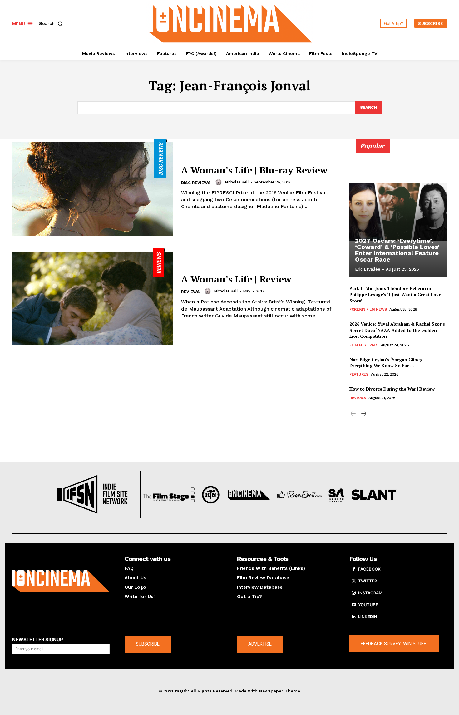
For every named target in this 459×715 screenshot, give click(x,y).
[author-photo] (219, 182)
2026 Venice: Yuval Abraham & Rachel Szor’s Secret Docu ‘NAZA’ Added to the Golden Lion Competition (397, 330)
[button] (52, 23)
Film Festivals (363, 345)
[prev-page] (353, 414)
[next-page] (363, 414)
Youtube (368, 604)
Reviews (190, 291)
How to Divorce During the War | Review (392, 389)
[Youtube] (353, 605)
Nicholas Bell (237, 182)
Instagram (370, 592)
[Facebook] (353, 569)
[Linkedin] (353, 616)
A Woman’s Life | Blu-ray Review (254, 170)
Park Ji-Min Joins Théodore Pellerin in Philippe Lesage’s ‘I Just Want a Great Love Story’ (395, 294)
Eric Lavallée (367, 269)
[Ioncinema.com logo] (61, 581)
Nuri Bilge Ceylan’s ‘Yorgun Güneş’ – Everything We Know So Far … (388, 363)
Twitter (367, 580)
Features (358, 374)
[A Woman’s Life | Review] (92, 296)
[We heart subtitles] (230, 22)
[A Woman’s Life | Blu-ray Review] (92, 187)
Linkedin (367, 616)
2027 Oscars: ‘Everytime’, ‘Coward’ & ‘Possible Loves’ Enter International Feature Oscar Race (397, 250)
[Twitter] (353, 581)
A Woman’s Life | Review (236, 279)
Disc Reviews (196, 182)
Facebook (369, 569)
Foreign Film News (368, 309)
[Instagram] (353, 593)
